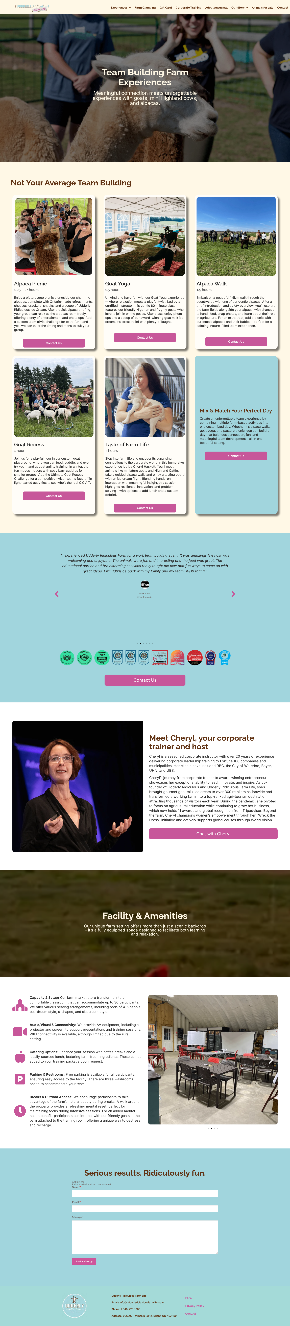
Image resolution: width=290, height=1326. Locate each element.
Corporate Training (188, 7)
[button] (57, 594)
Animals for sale (262, 7)
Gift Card (166, 7)
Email (76, 1202)
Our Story (238, 7)
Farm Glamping (145, 7)
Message (78, 1217)
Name (76, 1187)
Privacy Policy (194, 1306)
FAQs (188, 1298)
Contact (282, 7)
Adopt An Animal (216, 7)
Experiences (119, 7)
